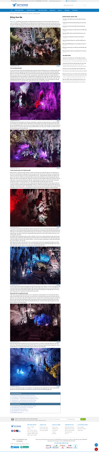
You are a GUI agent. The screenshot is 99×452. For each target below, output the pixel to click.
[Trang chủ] (11, 10)
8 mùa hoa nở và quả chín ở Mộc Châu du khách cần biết (74, 26)
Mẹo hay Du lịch (68, 432)
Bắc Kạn (14, 21)
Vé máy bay (54, 430)
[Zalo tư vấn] (96, 445)
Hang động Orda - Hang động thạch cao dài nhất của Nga (24, 400)
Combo (53, 432)
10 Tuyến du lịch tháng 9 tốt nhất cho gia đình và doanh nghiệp (73, 37)
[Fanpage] (12, 430)
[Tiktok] (17, 430)
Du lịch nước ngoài (44, 428)
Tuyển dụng (80, 430)
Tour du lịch (43, 424)
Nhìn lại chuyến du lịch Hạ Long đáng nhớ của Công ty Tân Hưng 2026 (74, 51)
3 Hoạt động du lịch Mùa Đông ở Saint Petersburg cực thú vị (24, 397)
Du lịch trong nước (44, 427)
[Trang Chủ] (20, 4)
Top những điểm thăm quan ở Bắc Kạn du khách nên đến (24, 406)
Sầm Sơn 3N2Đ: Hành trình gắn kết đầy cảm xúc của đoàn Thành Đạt (74, 33)
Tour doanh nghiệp (44, 430)
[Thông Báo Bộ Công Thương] (14, 447)
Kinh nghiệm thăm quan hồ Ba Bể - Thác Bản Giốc (22, 407)
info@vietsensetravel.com (55, 1)
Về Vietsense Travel (83, 424)
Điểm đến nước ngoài (69, 428)
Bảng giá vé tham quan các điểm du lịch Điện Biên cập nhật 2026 (74, 47)
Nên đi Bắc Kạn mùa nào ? (17, 412)
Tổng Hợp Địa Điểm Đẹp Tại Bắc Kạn (19, 409)
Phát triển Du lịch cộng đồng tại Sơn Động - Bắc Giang (23, 395)
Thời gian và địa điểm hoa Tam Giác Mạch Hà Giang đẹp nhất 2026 (74, 19)
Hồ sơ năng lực (81, 427)
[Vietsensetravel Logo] (16, 426)
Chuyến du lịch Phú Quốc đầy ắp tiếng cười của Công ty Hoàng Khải (74, 23)
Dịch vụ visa (55, 427)
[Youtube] (15, 430)
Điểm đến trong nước (69, 427)
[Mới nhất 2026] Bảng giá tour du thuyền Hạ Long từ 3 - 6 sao (75, 44)
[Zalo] (19, 430)
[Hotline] (96, 449)
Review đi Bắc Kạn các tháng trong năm (20, 410)
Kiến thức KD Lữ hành (69, 430)
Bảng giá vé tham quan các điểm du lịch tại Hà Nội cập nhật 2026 (75, 30)
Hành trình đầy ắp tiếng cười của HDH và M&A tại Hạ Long (74, 40)
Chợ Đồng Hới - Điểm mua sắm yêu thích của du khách (23, 401)
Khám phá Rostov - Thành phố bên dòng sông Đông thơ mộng (25, 398)
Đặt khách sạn (55, 428)
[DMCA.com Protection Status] (75, 446)
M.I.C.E (66, 433)
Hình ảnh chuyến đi (82, 428)
